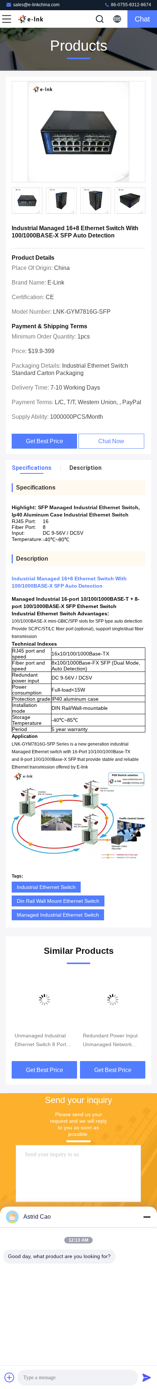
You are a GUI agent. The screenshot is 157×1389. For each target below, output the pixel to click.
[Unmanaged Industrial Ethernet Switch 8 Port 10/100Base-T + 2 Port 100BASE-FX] (44, 999)
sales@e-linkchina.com (36, 4)
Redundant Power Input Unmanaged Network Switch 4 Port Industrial (110, 1041)
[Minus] (146, 1216)
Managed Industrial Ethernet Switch (58, 915)
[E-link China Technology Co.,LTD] (30, 19)
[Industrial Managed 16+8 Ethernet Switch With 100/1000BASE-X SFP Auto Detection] (78, 132)
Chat (142, 19)
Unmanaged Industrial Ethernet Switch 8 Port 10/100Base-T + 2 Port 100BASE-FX (41, 1041)
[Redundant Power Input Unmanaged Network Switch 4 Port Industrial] (112, 999)
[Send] (147, 1377)
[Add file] (9, 1377)
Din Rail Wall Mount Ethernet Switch (58, 901)
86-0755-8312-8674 (130, 4)
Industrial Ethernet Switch (46, 887)
